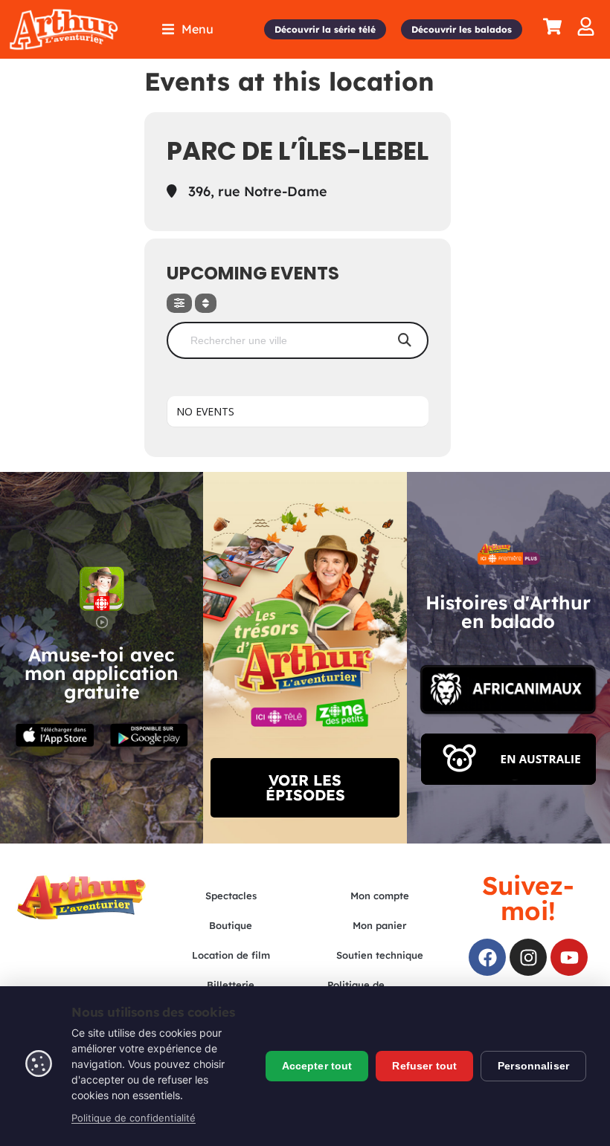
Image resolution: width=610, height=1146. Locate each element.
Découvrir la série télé (325, 29)
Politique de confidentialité (133, 1118)
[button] (188, 29)
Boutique (230, 925)
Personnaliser (533, 1066)
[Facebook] (487, 957)
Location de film (231, 955)
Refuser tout (424, 1066)
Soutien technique (379, 955)
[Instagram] (528, 957)
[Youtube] (569, 957)
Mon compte (379, 895)
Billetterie (230, 985)
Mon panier (379, 925)
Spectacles (231, 895)
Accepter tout (317, 1066)
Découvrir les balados (461, 29)
